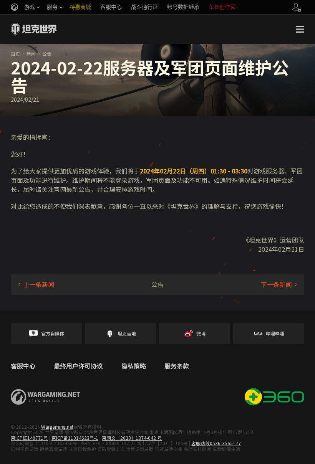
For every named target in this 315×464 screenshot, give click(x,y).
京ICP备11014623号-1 (74, 437)
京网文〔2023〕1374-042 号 (132, 437)
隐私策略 (133, 366)
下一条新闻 (276, 284)
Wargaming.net (57, 426)
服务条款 (176, 366)
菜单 (299, 29)
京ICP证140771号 (29, 437)
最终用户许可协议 (78, 366)
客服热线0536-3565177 (216, 443)
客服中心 (23, 366)
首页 (15, 53)
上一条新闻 (38, 284)
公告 (46, 53)
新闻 (31, 53)
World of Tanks (34, 29)
